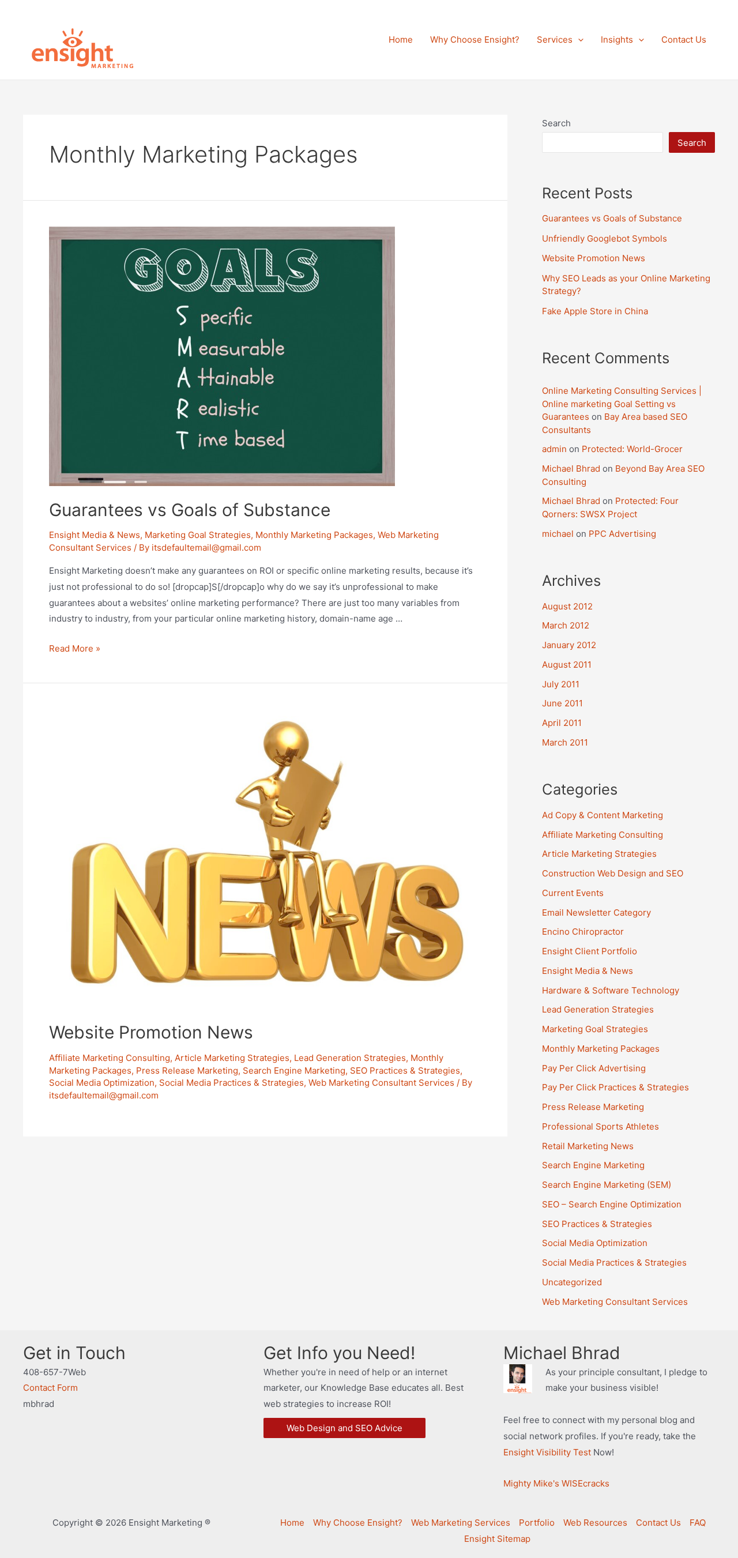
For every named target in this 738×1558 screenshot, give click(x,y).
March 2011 (565, 742)
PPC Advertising (622, 533)
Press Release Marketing (187, 1070)
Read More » (74, 648)
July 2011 (560, 684)
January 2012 (569, 644)
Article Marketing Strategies (232, 1057)
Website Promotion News (151, 1032)
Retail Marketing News (588, 1146)
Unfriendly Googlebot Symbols (604, 238)
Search (556, 123)
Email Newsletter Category (596, 912)
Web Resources (595, 1522)
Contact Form (50, 1387)
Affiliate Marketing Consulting (109, 1057)
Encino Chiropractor (583, 931)
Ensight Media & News (94, 534)
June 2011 (562, 703)
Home (292, 1522)
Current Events (573, 892)
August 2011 (567, 664)
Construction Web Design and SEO (612, 873)
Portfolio (537, 1522)
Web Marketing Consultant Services (381, 1082)
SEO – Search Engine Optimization (611, 1204)
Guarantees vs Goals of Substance (189, 509)
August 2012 (567, 606)
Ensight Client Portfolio (589, 951)
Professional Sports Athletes (600, 1126)
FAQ (698, 1522)
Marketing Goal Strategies (198, 534)
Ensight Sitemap (497, 1538)
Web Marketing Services (460, 1522)
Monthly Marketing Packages (314, 534)
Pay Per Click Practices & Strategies (615, 1087)
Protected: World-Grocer (632, 448)
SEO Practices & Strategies (405, 1070)
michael (558, 533)
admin (554, 448)
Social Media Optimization (102, 1082)
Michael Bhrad (571, 468)
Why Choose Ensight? (357, 1522)
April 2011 (562, 722)
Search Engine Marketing (294, 1070)
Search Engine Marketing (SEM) (606, 1184)
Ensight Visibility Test (547, 1452)
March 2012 (565, 625)
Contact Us (658, 1522)
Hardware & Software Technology (610, 990)
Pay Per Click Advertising (594, 1068)
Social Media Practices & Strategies (231, 1082)
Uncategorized (572, 1282)
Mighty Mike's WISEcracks (556, 1483)
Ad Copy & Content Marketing (602, 815)
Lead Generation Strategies (350, 1057)
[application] (578, 40)
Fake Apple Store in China (595, 311)
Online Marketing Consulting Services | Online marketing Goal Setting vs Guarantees (622, 403)
